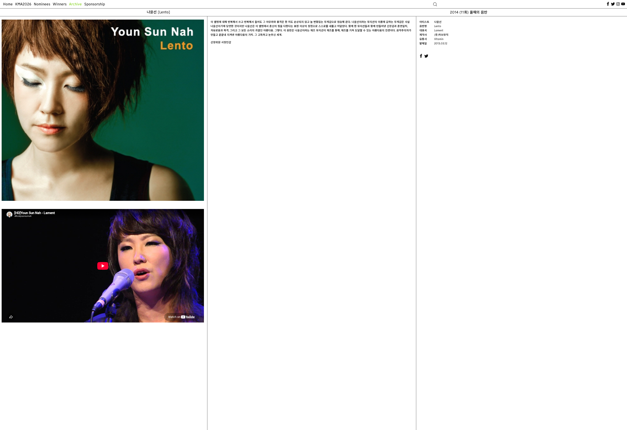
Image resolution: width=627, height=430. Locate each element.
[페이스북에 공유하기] (421, 56)
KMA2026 (23, 4)
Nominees (42, 4)
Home (8, 4)
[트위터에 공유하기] (426, 56)
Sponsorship (94, 4)
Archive (75, 4)
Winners (60, 4)
